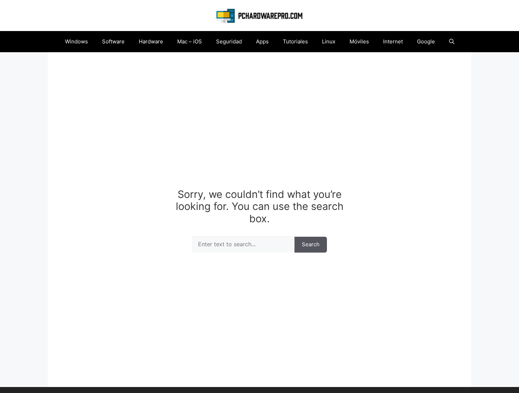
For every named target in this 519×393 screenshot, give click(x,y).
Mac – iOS (189, 41)
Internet (393, 41)
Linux (328, 41)
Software (113, 41)
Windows (76, 41)
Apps (262, 41)
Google (426, 41)
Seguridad (229, 41)
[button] (451, 41)
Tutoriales (295, 41)
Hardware (151, 41)
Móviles (359, 41)
